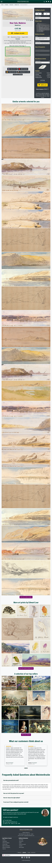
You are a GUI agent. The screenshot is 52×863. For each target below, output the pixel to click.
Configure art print (18, 33)
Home (2, 4)
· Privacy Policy (4, 844)
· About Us (4, 848)
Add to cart (43, 85)
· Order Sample (21, 847)
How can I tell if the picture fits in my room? (13, 793)
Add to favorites (23, 69)
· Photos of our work (22, 844)
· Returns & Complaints (6, 847)
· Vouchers (20, 845)
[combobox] (42, 18)
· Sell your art (21, 841)
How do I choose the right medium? (11, 797)
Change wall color (12, 72)
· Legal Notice (4, 841)
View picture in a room (24, 72)
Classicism (11, 4)
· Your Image (21, 839)
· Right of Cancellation (6, 845)
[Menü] (1, 1)
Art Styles (6, 4)
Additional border (38, 16)
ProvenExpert (12, 762)
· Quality (20, 842)
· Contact (3, 839)
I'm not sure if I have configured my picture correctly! (15, 802)
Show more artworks (26, 734)
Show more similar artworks (26, 597)
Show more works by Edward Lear (26, 668)
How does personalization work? (11, 780)
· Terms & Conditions (5, 842)
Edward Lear (17, 4)
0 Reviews (20, 74)
